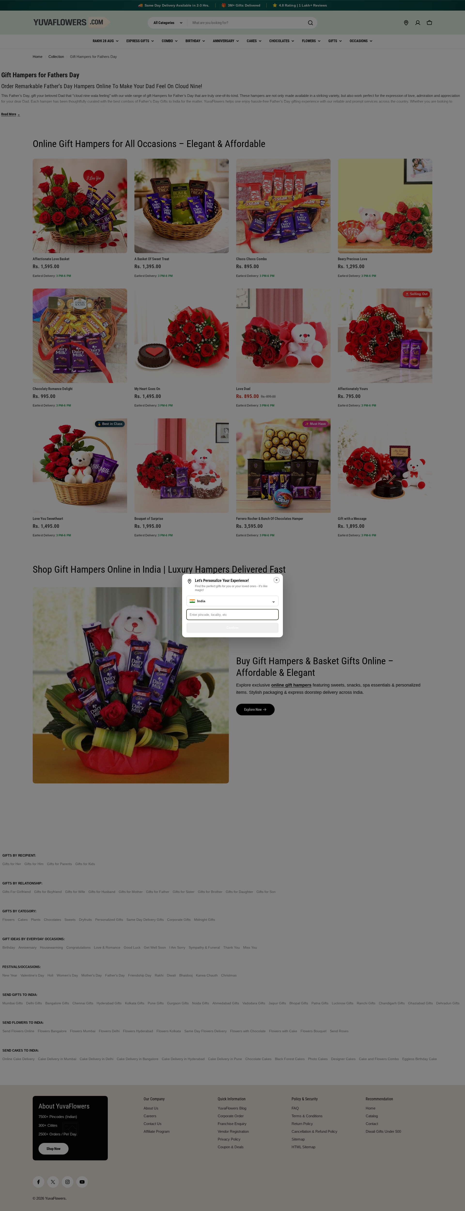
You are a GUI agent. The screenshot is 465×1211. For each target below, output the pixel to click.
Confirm (232, 627)
